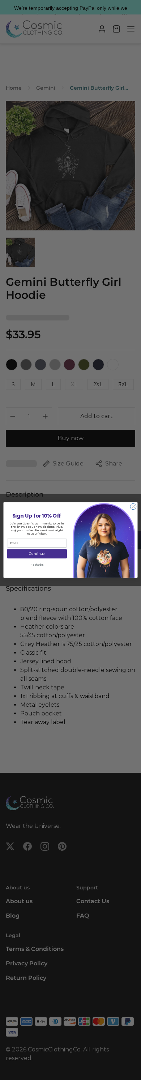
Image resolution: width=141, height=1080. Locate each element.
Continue (37, 554)
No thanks (37, 565)
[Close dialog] (133, 506)
